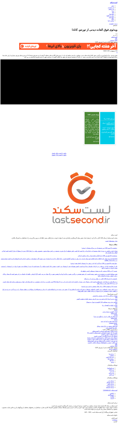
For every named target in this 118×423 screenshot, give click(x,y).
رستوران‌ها (111, 359)
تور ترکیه (111, 373)
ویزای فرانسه (110, 387)
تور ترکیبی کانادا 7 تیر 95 (109, 119)
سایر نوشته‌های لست (111, 241)
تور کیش (111, 374)
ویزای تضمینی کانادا (93, 114)
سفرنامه (111, 17)
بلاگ (112, 19)
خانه (112, 6)
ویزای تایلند (111, 384)
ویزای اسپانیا (110, 385)
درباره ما (111, 354)
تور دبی (112, 371)
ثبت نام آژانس (110, 357)
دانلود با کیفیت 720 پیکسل (59, 155)
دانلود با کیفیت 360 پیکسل (59, 153)
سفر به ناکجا (110, 15)
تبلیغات (112, 355)
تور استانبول (110, 368)
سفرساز (111, 14)
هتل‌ (113, 12)
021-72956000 (107, 390)
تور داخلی (111, 9)
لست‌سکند (113, 2)
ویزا (113, 11)
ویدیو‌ (112, 362)
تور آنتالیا (111, 370)
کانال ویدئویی (113, 40)
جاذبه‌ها (112, 360)
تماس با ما (111, 20)
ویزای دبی (111, 380)
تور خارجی (111, 7)
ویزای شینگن (110, 382)
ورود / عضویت (113, 23)
